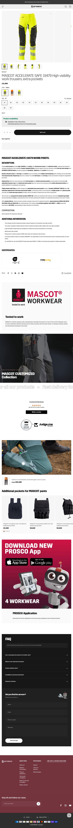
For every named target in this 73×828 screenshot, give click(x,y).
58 (48, 102)
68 (10, 107)
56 (42, 102)
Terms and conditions (22, 777)
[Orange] (12, 93)
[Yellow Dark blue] (19, 93)
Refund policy (37, 772)
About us (21, 765)
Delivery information (22, 768)
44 (4, 102)
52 (29, 102)
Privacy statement (22, 773)
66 (4, 107)
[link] (56, 761)
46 (10, 102)
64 (66, 102)
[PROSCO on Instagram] (65, 805)
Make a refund (23, 785)
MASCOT (4, 72)
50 (23, 102)
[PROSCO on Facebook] (61, 805)
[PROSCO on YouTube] (70, 805)
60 (54, 102)
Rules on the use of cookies (24, 781)
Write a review (36, 412)
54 (35, 102)
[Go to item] (4, 66)
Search (35, 765)
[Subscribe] (38, 804)
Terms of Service (35, 768)
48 (17, 102)
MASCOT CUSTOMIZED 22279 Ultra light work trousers (29, 480)
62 (60, 102)
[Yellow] (5, 93)
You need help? (67, 273)
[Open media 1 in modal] (50, 14)
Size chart (69, 98)
